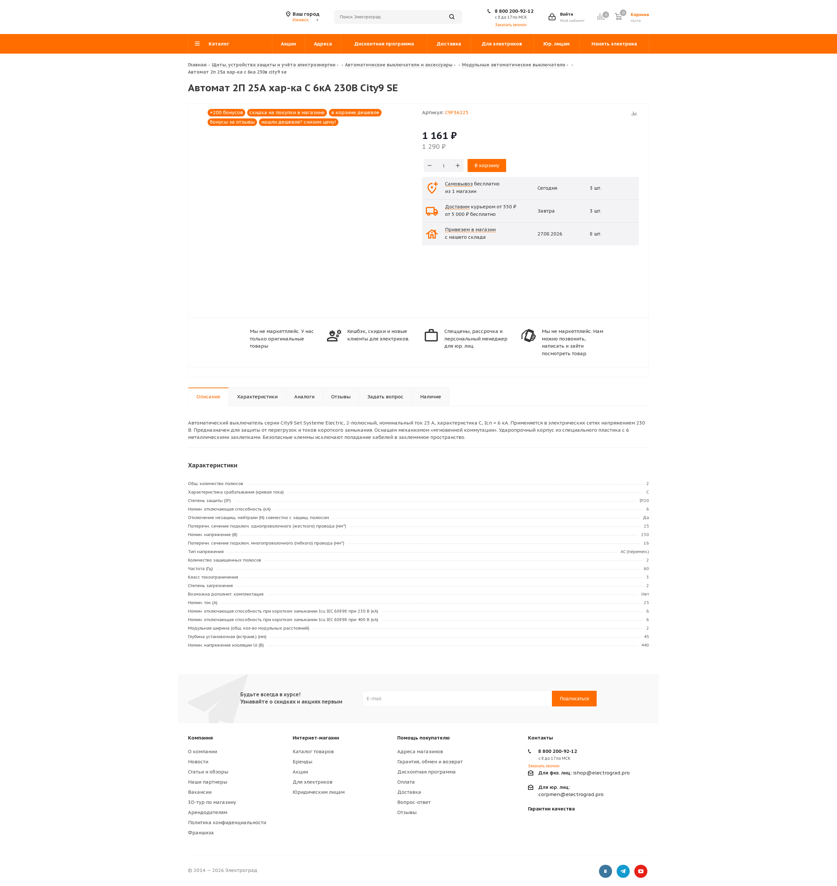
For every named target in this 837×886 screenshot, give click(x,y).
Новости (198, 761)
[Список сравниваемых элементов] (600, 17)
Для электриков (313, 782)
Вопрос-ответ (414, 802)
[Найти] (452, 17)
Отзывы (407, 812)
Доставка (409, 792)
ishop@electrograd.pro (584, 773)
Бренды (302, 761)
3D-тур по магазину (212, 802)
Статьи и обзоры (208, 772)
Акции (300, 772)
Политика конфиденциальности (227, 822)
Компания (200, 738)
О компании (202, 751)
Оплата (406, 782)
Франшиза (201, 832)
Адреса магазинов (420, 751)
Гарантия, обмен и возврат (430, 761)
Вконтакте (605, 871)
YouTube (640, 871)
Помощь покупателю (423, 738)
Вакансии (200, 792)
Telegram (623, 871)
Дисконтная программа (426, 772)
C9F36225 (457, 112)
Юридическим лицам (319, 792)
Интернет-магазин (316, 738)
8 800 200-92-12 (514, 11)
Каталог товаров (313, 751)
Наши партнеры (207, 782)
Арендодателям (207, 812)
